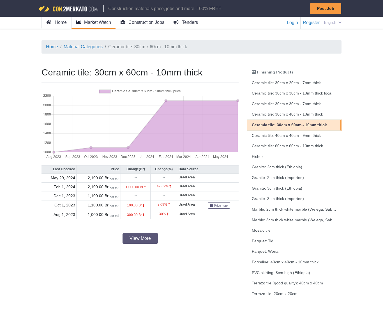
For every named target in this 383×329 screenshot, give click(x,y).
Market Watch (97, 22)
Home (60, 22)
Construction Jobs (145, 22)
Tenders (189, 22)
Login (292, 22)
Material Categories (83, 46)
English (330, 22)
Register (311, 22)
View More (140, 238)
